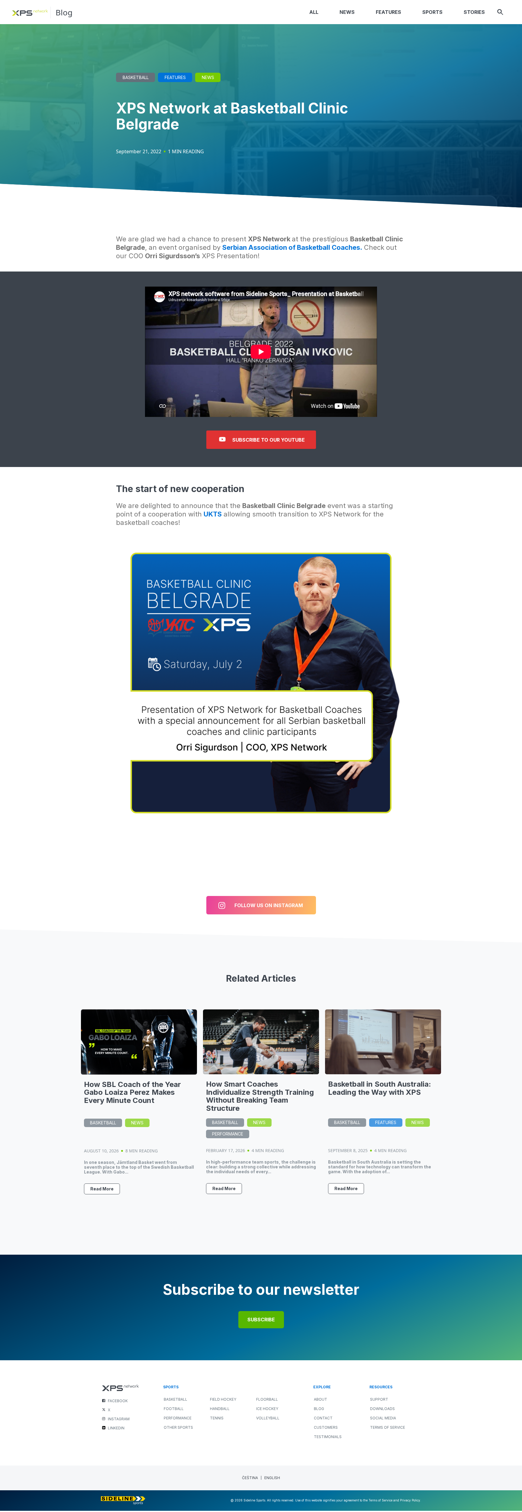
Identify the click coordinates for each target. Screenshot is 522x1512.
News (208, 77)
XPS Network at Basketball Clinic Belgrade (232, 116)
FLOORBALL (267, 1399)
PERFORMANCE (178, 1418)
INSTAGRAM (119, 1419)
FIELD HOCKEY (223, 1399)
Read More (102, 1188)
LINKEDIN (116, 1428)
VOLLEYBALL (267, 1418)
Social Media (383, 1418)
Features (175, 77)
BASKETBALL (175, 1399)
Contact (323, 1418)
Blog (64, 12)
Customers (326, 1427)
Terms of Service (387, 1427)
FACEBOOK (118, 1401)
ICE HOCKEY (267, 1408)
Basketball (136, 77)
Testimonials (328, 1436)
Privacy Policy (410, 1500)
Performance (227, 1133)
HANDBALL (220, 1408)
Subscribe (261, 1320)
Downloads (382, 1408)
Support (379, 1399)
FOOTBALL (174, 1408)
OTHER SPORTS (178, 1427)
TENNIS (217, 1418)
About (320, 1399)
